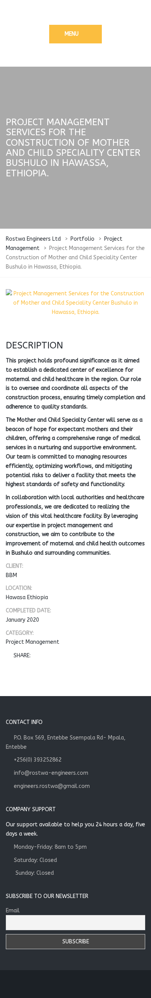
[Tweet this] (49, 656)
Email (13, 910)
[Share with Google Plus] (60, 656)
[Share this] (38, 656)
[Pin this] (72, 656)
